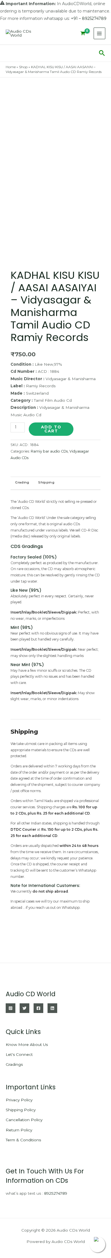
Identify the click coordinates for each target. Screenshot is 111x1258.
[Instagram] (10, 1008)
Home (11, 67)
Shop (23, 67)
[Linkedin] (52, 1008)
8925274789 (55, 1193)
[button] (102, 53)
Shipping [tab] (46, 482)
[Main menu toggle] (99, 33)
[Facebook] (38, 1008)
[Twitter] (24, 1008)
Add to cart (51, 429)
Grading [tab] (22, 482)
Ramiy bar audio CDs (49, 451)
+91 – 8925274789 (88, 18)
